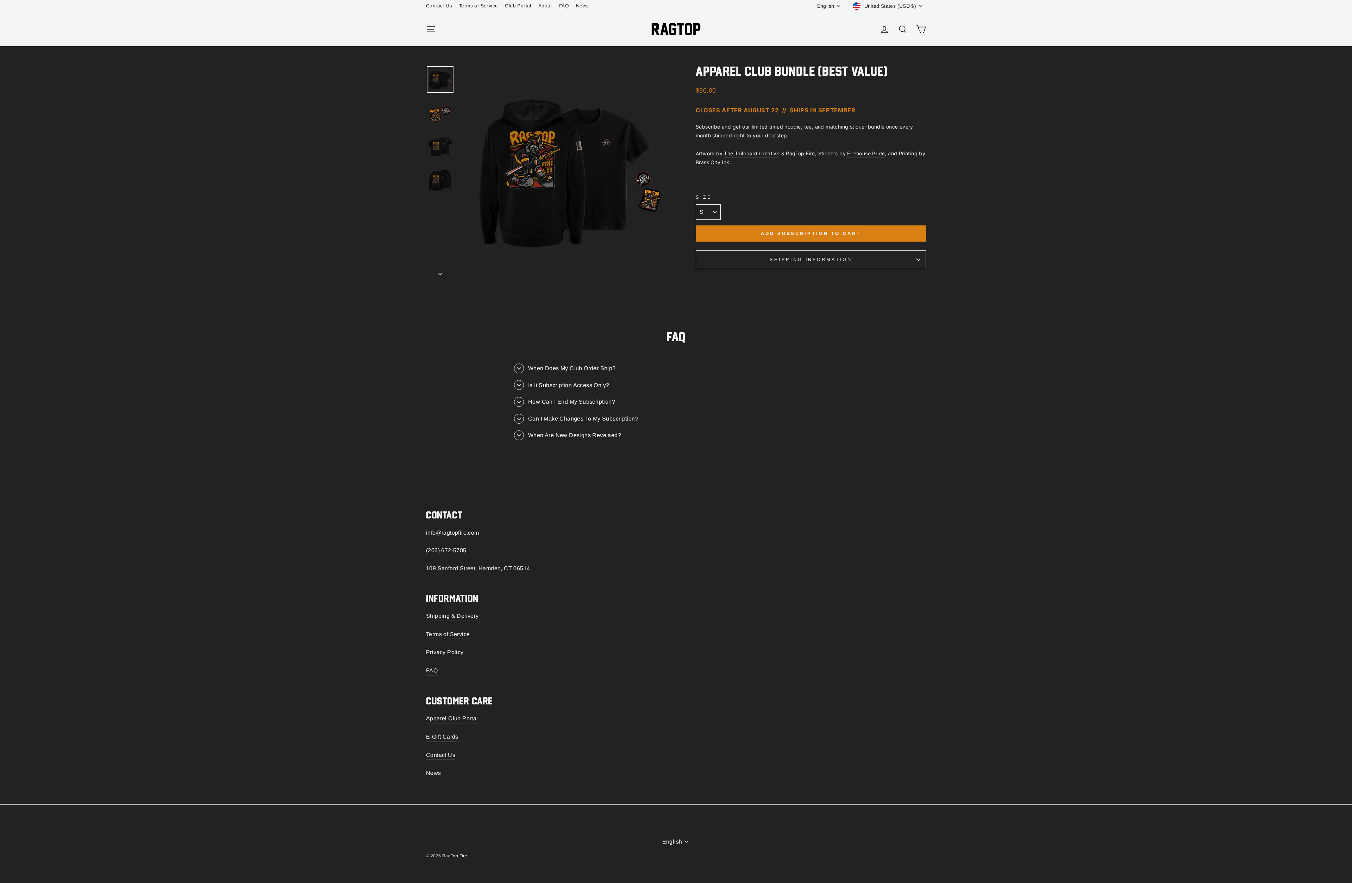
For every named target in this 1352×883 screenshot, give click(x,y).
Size (704, 197)
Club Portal (518, 5)
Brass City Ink (713, 162)
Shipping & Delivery (452, 616)
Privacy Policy (445, 652)
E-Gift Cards (442, 737)
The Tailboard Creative (752, 153)
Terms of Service (478, 5)
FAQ (564, 5)
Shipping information (811, 259)
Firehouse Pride (866, 153)
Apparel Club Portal (452, 718)
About (545, 5)
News (582, 5)
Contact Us (439, 5)
